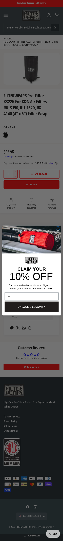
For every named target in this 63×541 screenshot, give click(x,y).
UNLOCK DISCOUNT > (31, 307)
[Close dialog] (58, 228)
